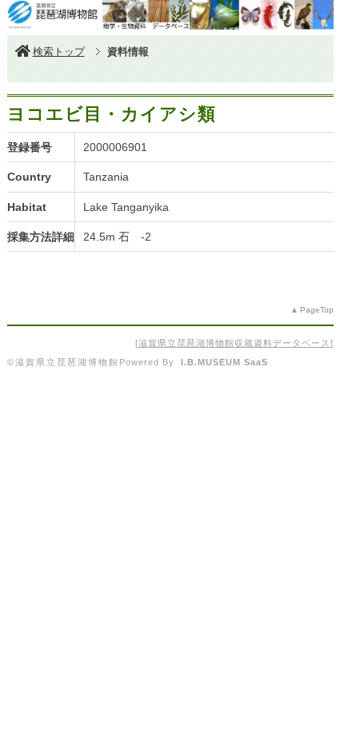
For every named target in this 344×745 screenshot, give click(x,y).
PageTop (317, 309)
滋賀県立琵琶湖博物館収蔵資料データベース (234, 343)
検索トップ (59, 52)
